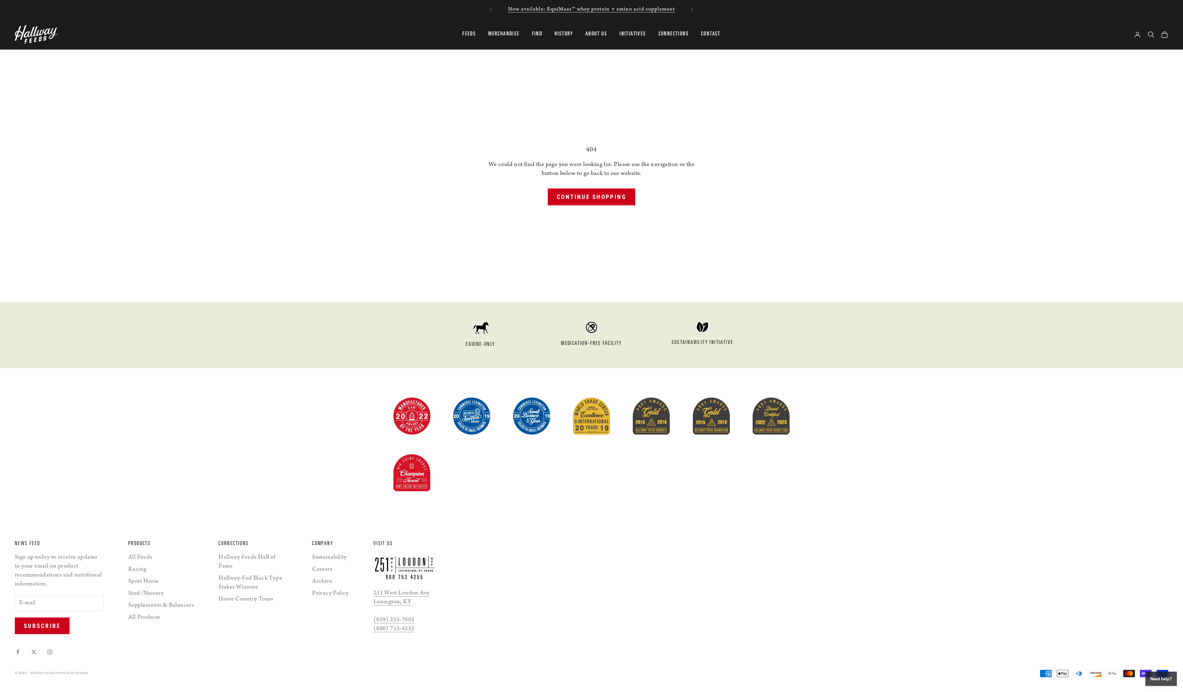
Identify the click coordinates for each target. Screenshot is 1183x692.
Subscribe (42, 625)
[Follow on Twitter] (34, 652)
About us (596, 34)
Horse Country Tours (245, 600)
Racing (137, 570)
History (564, 34)
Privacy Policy (330, 594)
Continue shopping (591, 196)
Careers (322, 570)
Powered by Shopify (71, 673)
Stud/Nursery (146, 594)
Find (537, 34)
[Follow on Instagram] (50, 652)
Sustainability (329, 558)
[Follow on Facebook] (18, 652)
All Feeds (140, 558)
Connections (674, 34)
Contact (711, 34)
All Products (144, 618)
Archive (322, 582)
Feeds (469, 34)
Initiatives (633, 34)
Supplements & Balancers (161, 606)
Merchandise (503, 34)
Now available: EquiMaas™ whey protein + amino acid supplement (591, 9)
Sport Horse (143, 582)
